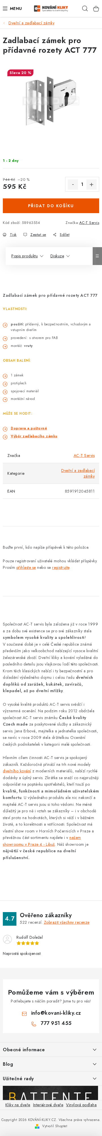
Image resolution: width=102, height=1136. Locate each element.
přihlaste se (26, 567)
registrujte (60, 567)
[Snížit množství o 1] (73, 184)
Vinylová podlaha (81, 1105)
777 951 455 (56, 1023)
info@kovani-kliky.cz (56, 1013)
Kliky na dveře (17, 1105)
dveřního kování (17, 771)
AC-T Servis (89, 222)
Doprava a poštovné (29, 428)
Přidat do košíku (51, 206)
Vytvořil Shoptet (54, 1126)
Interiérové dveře (48, 1105)
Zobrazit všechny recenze (67, 922)
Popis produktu (24, 256)
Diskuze (57, 256)
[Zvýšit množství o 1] (91, 184)
